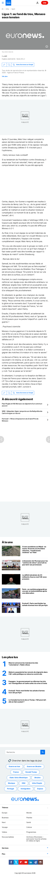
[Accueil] (2, 9)
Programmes (31, 832)
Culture (29, 827)
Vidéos (4, 832)
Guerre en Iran (14, 767)
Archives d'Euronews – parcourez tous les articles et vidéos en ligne (36, 839)
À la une (7, 542)
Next (4, 822)
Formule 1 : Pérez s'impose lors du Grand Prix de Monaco (20, 420)
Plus (3, 854)
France (16, 772)
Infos (7, 9)
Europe (4, 813)
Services (5, 848)
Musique (11, 783)
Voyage (5, 827)
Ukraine (37, 778)
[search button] (42, 752)
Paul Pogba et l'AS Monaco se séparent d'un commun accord (22, 405)
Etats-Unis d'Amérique (19, 778)
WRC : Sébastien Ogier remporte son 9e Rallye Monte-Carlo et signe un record (22, 412)
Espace (40, 789)
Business (5, 818)
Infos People (37, 783)
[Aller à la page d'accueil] (8, 3)
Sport (13, 9)
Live (44, 3)
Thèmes (5, 807)
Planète (29, 818)
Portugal (10, 789)
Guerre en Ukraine (34, 767)
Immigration (25, 789)
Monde (29, 813)
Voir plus (4, 76)
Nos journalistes (8, 837)
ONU (23, 783)
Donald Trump (31, 772)
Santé (28, 822)
